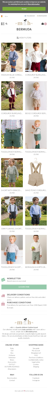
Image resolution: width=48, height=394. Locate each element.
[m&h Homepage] (24, 22)
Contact (12, 380)
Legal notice (36, 362)
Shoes (12, 360)
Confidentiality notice (36, 360)
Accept (24, 9)
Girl (12, 351)
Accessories (12, 362)
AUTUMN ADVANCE (12, 367)
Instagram (42, 16)
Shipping (36, 367)
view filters (25, 37)
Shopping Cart (36, 353)
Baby (12, 348)
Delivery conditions (18, 294)
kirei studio (30, 391)
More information (34, 4)
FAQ (36, 355)
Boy (12, 353)
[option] (12, 57)
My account (36, 351)
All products (12, 369)
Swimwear (12, 357)
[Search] (6, 23)
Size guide (36, 348)
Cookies (36, 364)
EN (6, 16)
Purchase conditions (19, 302)
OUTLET (12, 364)
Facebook (30, 16)
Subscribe (24, 287)
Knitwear (12, 355)
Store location (12, 378)
